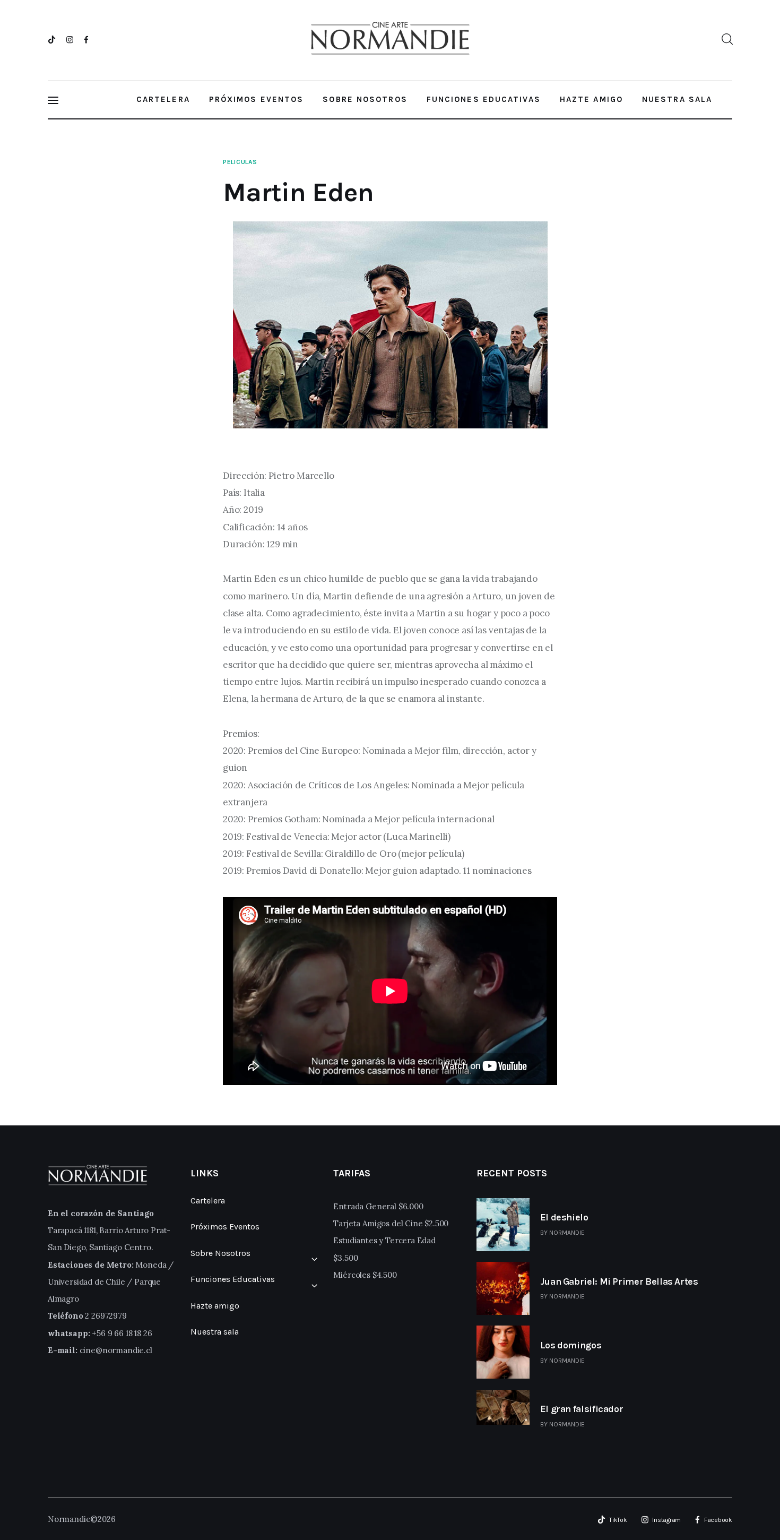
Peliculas (240, 162)
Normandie (567, 1232)
